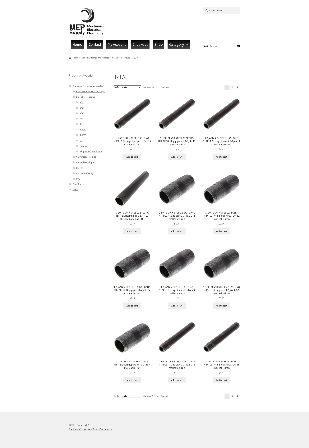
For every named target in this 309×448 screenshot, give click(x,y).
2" (81, 140)
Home (77, 44)
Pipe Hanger (79, 184)
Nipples (83, 146)
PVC (78, 178)
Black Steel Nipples (121, 57)
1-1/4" (83, 129)
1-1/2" (83, 135)
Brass (79, 167)
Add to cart (132, 156)
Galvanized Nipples (85, 162)
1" (81, 124)
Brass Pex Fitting (84, 173)
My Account (117, 44)
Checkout (140, 44)
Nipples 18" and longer (91, 151)
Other (75, 189)
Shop (158, 44)
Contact (95, 44)
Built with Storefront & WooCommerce (90, 429)
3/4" (82, 118)
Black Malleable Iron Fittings (90, 91)
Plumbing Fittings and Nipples (95, 57)
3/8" (82, 107)
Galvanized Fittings (86, 156)
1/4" (82, 102)
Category (176, 44)
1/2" (82, 113)
